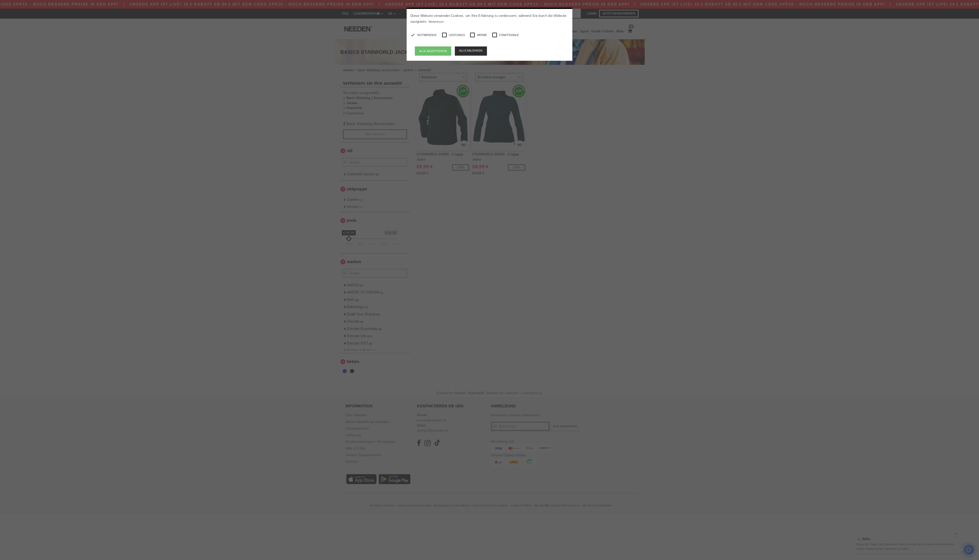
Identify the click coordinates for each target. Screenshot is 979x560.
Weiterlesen (436, 21)
